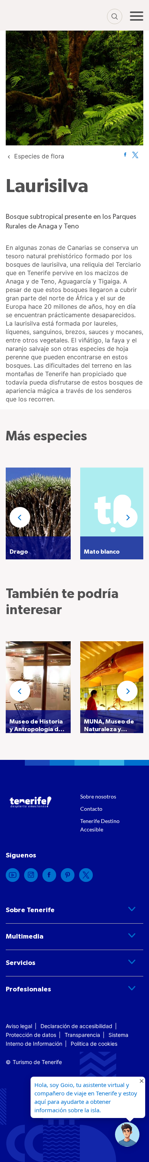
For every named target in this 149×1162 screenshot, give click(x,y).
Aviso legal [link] (19, 1026)
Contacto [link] (91, 808)
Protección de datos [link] (31, 1035)
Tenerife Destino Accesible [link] (100, 825)
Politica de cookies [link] (94, 1043)
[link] (39, 156)
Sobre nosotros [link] (98, 796)
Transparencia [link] (82, 1035)
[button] (20, 517)
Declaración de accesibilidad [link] (76, 1026)
